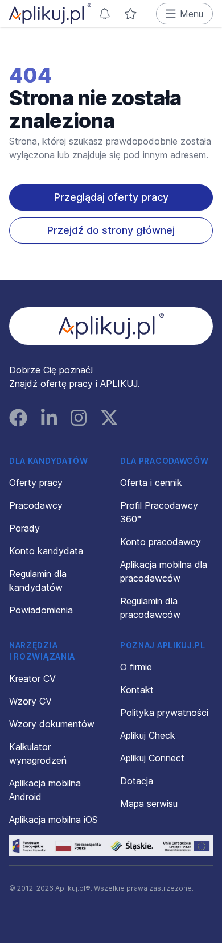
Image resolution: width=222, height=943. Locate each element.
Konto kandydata (46, 551)
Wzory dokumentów (51, 724)
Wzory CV (30, 701)
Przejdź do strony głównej (111, 230)
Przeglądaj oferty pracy (111, 197)
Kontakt (137, 689)
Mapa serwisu (149, 803)
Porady (24, 528)
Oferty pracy (36, 482)
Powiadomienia (41, 610)
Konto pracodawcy (160, 541)
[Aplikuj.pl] (111, 326)
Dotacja (136, 780)
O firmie (136, 667)
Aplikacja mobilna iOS (53, 819)
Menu (191, 13)
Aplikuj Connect (152, 758)
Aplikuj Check (147, 735)
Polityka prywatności (164, 712)
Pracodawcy (36, 505)
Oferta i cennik (151, 482)
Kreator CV (32, 678)
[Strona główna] (50, 13)
